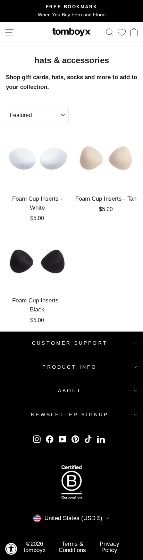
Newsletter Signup (69, 414)
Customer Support (70, 343)
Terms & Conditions (72, 546)
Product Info (69, 367)
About (70, 390)
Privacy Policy (109, 546)
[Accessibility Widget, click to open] (11, 549)
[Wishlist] (121, 32)
